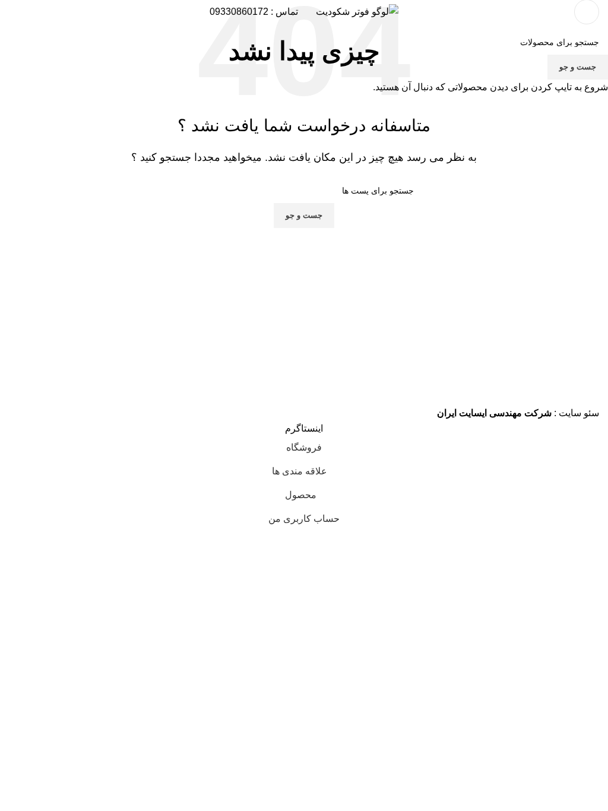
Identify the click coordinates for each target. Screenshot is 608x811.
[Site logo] (357, 11)
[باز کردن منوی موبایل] (586, 12)
